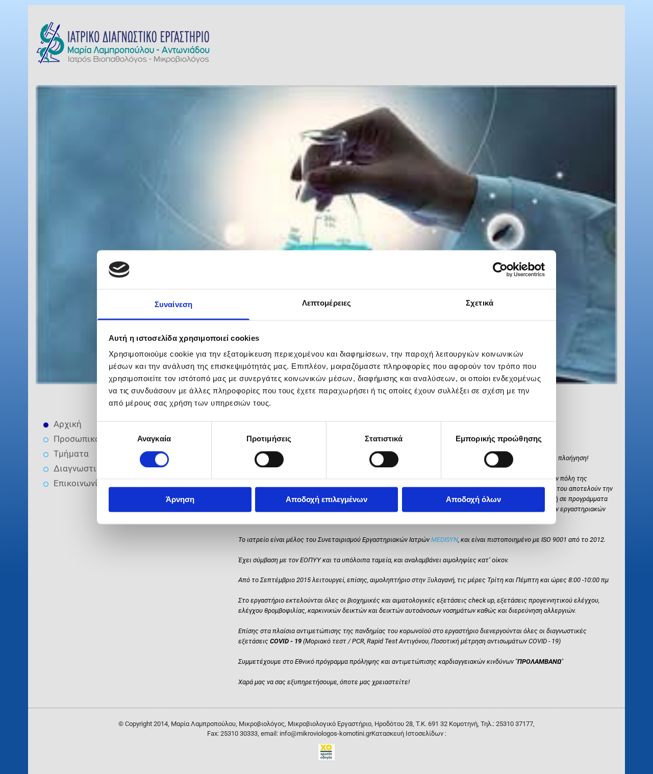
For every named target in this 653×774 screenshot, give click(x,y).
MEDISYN (444, 539)
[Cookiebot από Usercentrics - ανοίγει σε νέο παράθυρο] (500, 269)
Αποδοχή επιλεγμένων (326, 499)
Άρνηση (180, 499)
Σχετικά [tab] (479, 303)
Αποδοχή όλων (473, 499)
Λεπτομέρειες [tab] (326, 303)
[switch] (269, 459)
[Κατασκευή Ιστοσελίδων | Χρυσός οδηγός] (326, 752)
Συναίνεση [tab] (173, 305)
